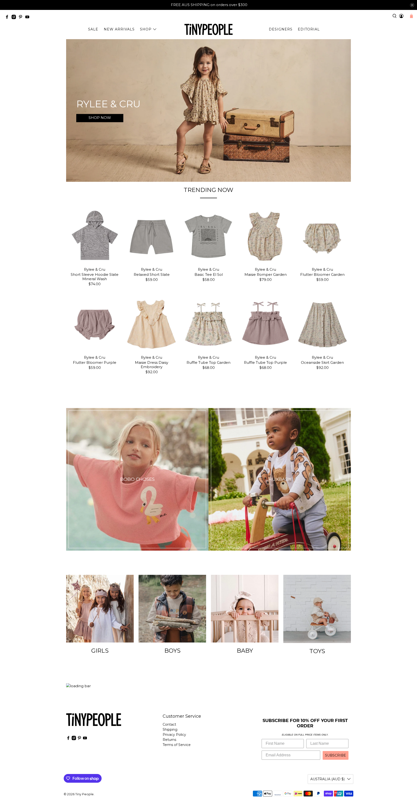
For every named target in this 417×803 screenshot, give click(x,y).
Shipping (170, 729)
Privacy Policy (174, 734)
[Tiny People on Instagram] (15, 17)
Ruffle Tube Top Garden (208, 362)
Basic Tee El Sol (209, 274)
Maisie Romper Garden (265, 274)
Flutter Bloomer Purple (94, 362)
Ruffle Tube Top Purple (265, 362)
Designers (280, 29)
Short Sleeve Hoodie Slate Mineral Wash (94, 276)
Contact (169, 724)
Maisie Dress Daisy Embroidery (151, 364)
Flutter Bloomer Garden (322, 274)
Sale (93, 29)
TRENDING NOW (208, 189)
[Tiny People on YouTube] (28, 17)
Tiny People (84, 794)
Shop (146, 29)
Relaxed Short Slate (152, 274)
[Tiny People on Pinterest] (21, 17)
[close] (412, 5)
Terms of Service (177, 745)
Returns (169, 739)
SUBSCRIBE (335, 755)
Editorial (309, 29)
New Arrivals (119, 29)
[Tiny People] (208, 29)
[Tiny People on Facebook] (8, 17)
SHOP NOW (100, 118)
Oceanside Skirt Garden (322, 362)
